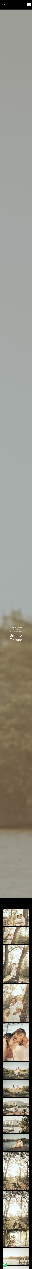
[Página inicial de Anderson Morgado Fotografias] (5, 4)
